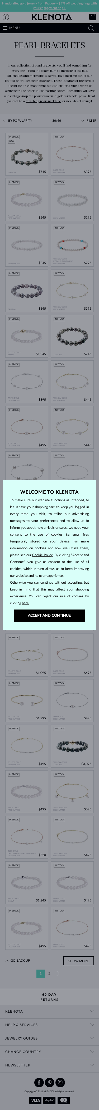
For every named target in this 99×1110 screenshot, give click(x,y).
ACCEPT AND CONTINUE (49, 615)
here (25, 603)
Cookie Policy (42, 555)
